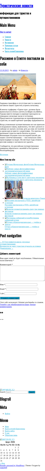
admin (15, 70)
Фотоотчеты (9, 48)
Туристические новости (16, 5)
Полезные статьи (11, 45)
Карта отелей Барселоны (14, 51)
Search (2, 392)
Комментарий (6, 265)
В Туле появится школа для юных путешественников (15, 243)
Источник (4, 154)
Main (7, 427)
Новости (8, 39)
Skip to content (5, 31)
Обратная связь (11, 435)
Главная (8, 36)
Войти (7, 414)
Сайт (2, 293)
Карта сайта (10, 431)
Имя (2, 285)
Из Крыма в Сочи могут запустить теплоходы (23, 180)
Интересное (9, 42)
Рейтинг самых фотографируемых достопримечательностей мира (19, 174)
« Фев (2, 463)
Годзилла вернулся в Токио (34, 198)
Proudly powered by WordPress (12, 465)
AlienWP (3, 468)
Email (3, 289)
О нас (7, 433)
